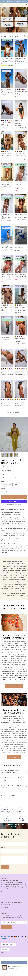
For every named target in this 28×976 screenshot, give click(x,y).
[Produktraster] (24, 36)
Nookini (9, 470)
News (2, 900)
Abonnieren (6, 927)
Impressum (4, 907)
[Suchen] (4, 4)
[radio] (15, 89)
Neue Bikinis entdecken (14, 686)
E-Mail (3, 848)
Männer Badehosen (7, 24)
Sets (19, 673)
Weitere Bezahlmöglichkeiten (14, 504)
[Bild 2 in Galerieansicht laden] (14, 434)
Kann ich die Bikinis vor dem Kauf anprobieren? (11, 794)
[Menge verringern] (2, 491)
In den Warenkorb (14, 497)
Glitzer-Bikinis (13, 675)
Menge (3, 488)
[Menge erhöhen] (10, 491)
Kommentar (4, 855)
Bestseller (20, 19)
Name (3, 841)
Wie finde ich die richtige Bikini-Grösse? (12, 786)
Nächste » (18, 412)
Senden (5, 867)
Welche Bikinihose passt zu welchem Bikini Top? (11, 771)
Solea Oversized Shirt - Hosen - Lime (13, 461)
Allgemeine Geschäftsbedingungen (11, 902)
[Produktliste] (26, 36)
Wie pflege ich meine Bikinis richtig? (11, 779)
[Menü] (1, 4)
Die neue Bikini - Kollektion (7, 19)
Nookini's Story (14, 757)
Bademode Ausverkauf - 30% (20, 25)
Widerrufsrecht (5, 905)
